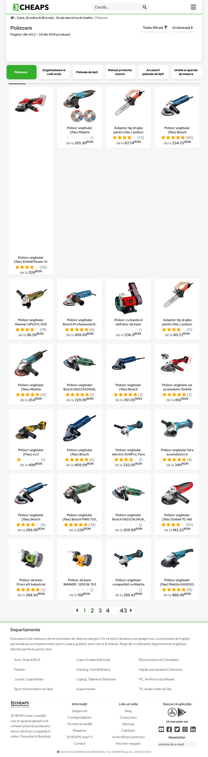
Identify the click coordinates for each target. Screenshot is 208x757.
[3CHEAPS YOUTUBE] (161, 730)
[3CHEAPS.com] (31, 7)
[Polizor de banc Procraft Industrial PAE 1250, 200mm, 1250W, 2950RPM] (31, 559)
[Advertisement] (31, 184)
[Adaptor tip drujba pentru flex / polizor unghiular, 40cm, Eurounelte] (177, 299)
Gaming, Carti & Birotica (93, 669)
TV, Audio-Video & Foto (155, 689)
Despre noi (79, 711)
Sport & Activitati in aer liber (33, 689)
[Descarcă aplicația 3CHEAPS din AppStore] (172, 714)
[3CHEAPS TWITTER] (177, 730)
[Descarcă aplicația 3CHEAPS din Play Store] (181, 714)
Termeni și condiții (79, 724)
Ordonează (181, 27)
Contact (80, 743)
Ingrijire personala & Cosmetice (161, 669)
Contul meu (128, 717)
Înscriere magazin (128, 743)
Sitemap (128, 724)
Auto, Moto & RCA (27, 660)
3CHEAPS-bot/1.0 (79, 737)
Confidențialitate (80, 717)
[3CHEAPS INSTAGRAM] (185, 730)
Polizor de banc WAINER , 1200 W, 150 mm (79, 584)
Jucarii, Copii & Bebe (28, 679)
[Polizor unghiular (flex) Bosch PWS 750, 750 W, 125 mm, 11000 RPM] (79, 494)
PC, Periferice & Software (157, 679)
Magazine (79, 730)
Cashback (128, 730)
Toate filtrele (153, 27)
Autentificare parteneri (128, 737)
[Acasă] (12, 18)
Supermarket (86, 689)
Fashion (19, 669)
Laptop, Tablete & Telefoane (96, 679)
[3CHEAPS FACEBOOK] (169, 730)
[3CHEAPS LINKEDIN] (193, 730)
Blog (128, 711)
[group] (21, 72)
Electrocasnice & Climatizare (159, 660)
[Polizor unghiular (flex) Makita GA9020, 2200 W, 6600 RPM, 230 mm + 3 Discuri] (177, 559)
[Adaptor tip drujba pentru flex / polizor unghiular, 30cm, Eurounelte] (128, 107)
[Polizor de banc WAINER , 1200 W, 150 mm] (79, 559)
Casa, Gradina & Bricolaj (93, 660)
